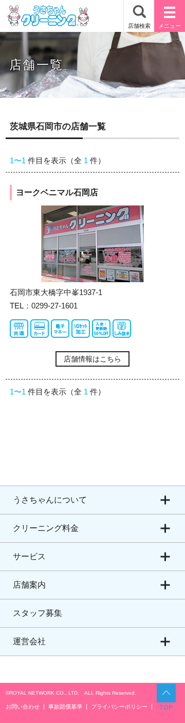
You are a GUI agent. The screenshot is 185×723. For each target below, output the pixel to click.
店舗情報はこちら (92, 359)
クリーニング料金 (46, 528)
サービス (29, 556)
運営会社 (29, 641)
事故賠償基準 (65, 707)
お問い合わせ (23, 707)
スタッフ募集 (37, 613)
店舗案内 (29, 584)
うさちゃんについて (50, 499)
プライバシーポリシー (119, 707)
